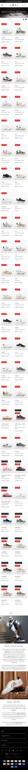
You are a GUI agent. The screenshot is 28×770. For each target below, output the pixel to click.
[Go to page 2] (17, 611)
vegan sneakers (21, 713)
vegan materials (11, 656)
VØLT (2, 61)
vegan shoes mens (17, 668)
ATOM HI (17, 37)
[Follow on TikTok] (17, 750)
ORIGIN (3, 278)
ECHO (2, 303)
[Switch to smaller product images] (26, 19)
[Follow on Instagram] (9, 750)
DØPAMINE (4, 527)
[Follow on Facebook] (2, 750)
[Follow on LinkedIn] (21, 750)
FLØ (2, 134)
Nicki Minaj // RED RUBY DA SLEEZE (5, 502)
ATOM (16, 86)
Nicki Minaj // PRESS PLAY (20, 425)
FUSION (3, 37)
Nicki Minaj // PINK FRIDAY (6, 476)
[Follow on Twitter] (6, 750)
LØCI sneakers (22, 665)
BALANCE (3, 206)
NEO (16, 61)
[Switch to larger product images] (23, 19)
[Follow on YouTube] (13, 750)
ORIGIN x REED (4, 424)
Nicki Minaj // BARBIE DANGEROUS (20, 476)
